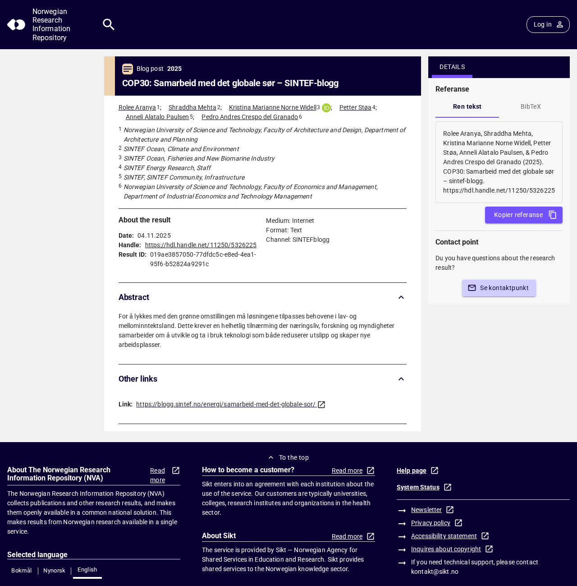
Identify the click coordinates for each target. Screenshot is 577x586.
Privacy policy (430, 522)
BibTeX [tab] (531, 106)
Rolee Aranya (137, 107)
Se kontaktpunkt (504, 287)
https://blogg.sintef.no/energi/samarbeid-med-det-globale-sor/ (226, 404)
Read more (157, 475)
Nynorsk (54, 570)
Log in (543, 24)
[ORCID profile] (326, 107)
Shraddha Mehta (192, 107)
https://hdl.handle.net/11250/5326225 (201, 245)
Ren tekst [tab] (467, 106)
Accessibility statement (444, 536)
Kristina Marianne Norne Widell (272, 107)
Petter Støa (355, 107)
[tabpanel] (499, 162)
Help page (411, 470)
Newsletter (426, 509)
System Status (418, 487)
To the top (294, 457)
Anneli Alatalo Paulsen (157, 116)
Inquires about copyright (446, 549)
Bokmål (21, 570)
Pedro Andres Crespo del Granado (249, 116)
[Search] (108, 24)
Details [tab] (452, 66)
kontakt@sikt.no (434, 571)
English (87, 569)
